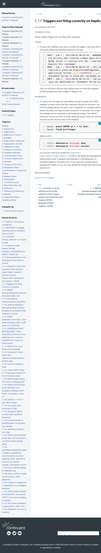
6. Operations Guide (10, 146)
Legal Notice (47, 547)
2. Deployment (8, 132)
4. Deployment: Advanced (13, 141)
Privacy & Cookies (90, 544)
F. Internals (6, 194)
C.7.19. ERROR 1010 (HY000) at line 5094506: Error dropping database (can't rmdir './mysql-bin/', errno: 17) (13, 390)
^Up (69, 14)
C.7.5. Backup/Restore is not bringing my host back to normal (14, 260)
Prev (40, 14)
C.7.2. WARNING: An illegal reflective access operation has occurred (13, 230)
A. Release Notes (9, 176)
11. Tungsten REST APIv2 (12, 164)
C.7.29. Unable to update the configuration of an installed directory (14, 485)
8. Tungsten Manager (11, 152)
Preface (5, 126)
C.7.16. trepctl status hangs (13, 370)
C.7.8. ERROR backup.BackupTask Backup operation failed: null (14, 293)
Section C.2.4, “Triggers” (45, 177)
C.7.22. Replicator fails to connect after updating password (12, 414)
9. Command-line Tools (12, 155)
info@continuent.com (43, 544)
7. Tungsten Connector (12, 149)
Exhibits (57, 547)
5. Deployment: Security (12, 143)
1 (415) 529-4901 (61, 544)
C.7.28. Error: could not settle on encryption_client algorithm (14, 476)
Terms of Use (75, 544)
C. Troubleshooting (15, 98)
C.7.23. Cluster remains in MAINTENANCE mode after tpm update (13, 423)
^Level (69, 184)
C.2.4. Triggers (8, 115)
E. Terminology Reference (13, 191)
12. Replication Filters (10, 167)
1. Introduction (8, 129)
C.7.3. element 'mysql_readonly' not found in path (14, 239)
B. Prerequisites (8, 179)
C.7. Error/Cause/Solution (13, 211)
